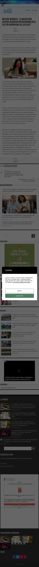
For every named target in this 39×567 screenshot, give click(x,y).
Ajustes (20, 291)
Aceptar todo (19, 296)
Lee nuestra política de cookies (21, 282)
